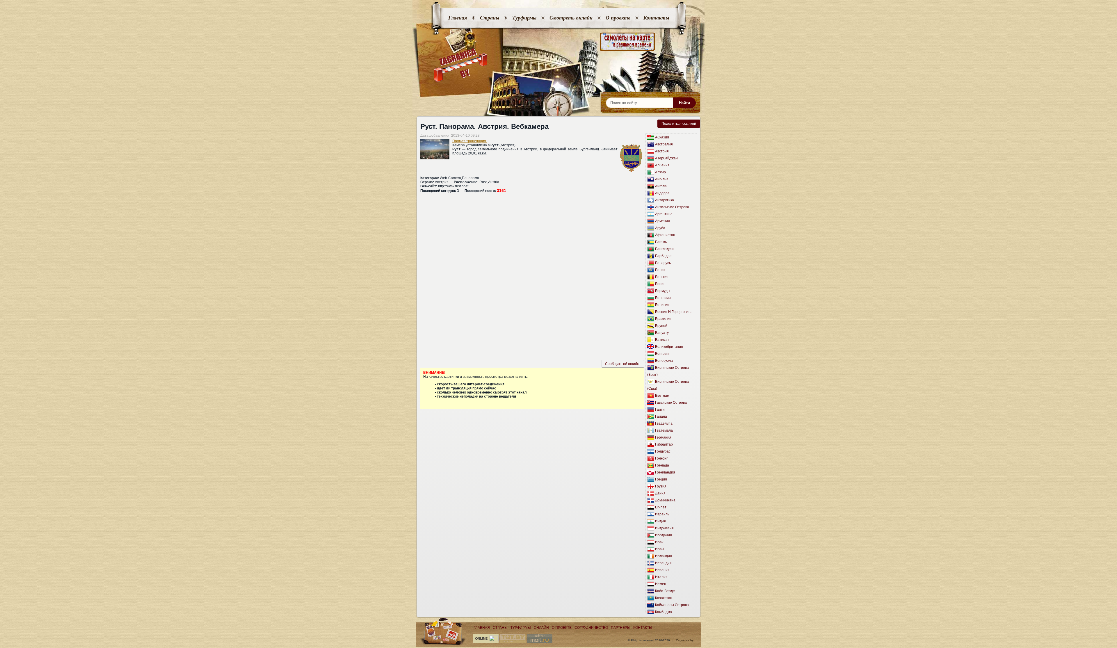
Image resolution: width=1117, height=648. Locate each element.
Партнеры (620, 628)
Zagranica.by (684, 640)
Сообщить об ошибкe (623, 364)
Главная (457, 18)
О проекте (618, 18)
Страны (489, 18)
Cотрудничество (591, 628)
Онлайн (541, 628)
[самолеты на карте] (558, 42)
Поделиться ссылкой (678, 124)
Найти (684, 103)
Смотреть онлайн (571, 18)
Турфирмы (524, 18)
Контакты (656, 18)
